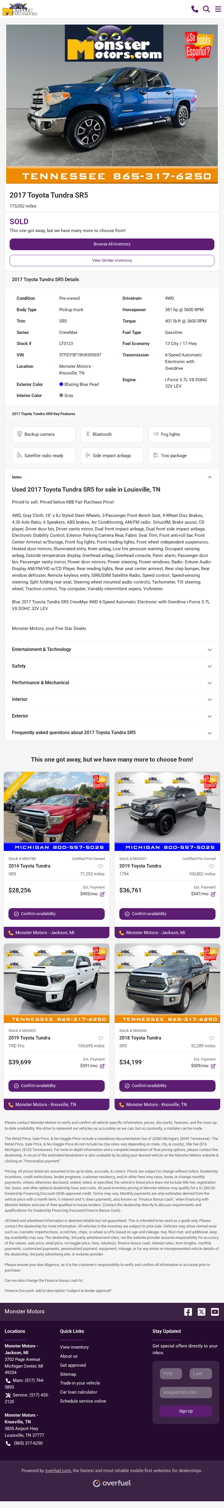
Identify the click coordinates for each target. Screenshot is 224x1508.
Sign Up (186, 1411)
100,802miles (202, 874)
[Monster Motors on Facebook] (185, 1311)
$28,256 (19, 890)
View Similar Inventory (112, 260)
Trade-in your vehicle (80, 1383)
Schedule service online (83, 1401)
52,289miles (203, 1046)
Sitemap (68, 1374)
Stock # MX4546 (133, 1030)
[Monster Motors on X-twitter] (199, 1311)
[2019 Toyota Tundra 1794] (167, 811)
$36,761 (130, 890)
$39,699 (19, 1062)
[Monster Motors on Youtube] (212, 1311)
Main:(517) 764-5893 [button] (24, 1384)
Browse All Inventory (112, 244)
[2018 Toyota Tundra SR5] (167, 983)
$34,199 (130, 1062)
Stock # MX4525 (22, 1030)
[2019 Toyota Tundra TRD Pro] (56, 983)
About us (69, 1356)
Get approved (73, 1365)
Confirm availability (38, 913)
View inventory (74, 1347)
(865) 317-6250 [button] (28, 1443)
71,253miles (92, 874)
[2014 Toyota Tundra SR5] (56, 811)
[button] (195, 9)
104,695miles (91, 1046)
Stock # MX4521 (133, 858)
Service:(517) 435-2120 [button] (27, 1398)
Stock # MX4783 (22, 858)
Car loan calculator (78, 1392)
